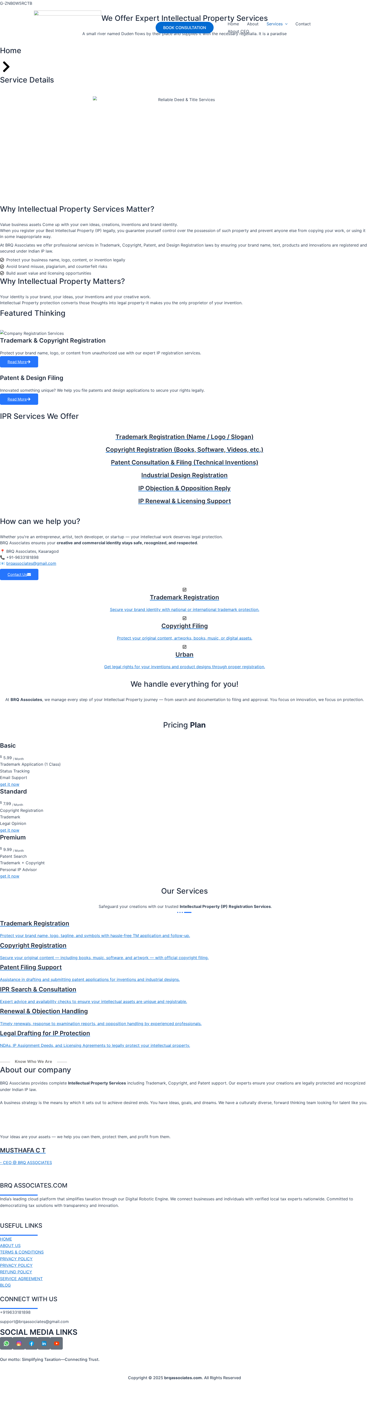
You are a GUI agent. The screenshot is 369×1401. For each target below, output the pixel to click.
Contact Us (17, 574)
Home (233, 23)
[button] (185, 27)
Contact (303, 23)
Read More (17, 361)
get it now (9, 784)
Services (275, 23)
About (253, 23)
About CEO (238, 31)
